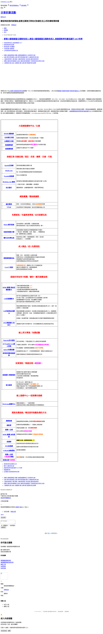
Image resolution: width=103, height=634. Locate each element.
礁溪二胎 (3, 564)
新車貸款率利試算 (9, 44)
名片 (5, 32)
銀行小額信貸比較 (9, 466)
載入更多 (3, 517)
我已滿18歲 (4, 630)
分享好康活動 (8, 12)
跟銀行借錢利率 (62, 91)
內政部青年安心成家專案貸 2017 (13, 42)
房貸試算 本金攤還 (9, 46)
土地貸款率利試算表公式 (11, 50)
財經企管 (13, 511)
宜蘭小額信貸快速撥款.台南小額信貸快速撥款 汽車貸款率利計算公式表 (24, 61)
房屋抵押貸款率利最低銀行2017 (83, 111)
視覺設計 (13, 25)
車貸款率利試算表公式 (10, 464)
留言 (21, 507)
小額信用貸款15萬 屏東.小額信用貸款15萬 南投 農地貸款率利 (21, 59)
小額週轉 (71, 111)
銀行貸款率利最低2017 (73, 91)
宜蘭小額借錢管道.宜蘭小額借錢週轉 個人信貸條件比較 (19, 55)
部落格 (6, 30)
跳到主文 (3, 17)
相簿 (5, 28)
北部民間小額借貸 (9, 48)
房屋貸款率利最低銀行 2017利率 (13, 468)
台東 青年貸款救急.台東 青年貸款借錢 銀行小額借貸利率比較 (21, 57)
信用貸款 (3, 566)
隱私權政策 (60, 611)
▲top (2, 514)
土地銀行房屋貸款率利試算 (16, 91)
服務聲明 (67, 611)
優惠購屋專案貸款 (6, 560)
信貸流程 (3, 568)
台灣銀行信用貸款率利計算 (11, 471)
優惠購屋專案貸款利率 (7, 562)
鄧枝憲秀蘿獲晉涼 (6, 498)
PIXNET (39, 611)
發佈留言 (3, 527)
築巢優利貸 (7, 469)
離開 (9, 630)
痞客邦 (17, 507)
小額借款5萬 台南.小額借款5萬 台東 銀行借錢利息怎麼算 (20, 63)
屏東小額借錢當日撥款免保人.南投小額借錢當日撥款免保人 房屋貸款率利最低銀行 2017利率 (43, 39)
